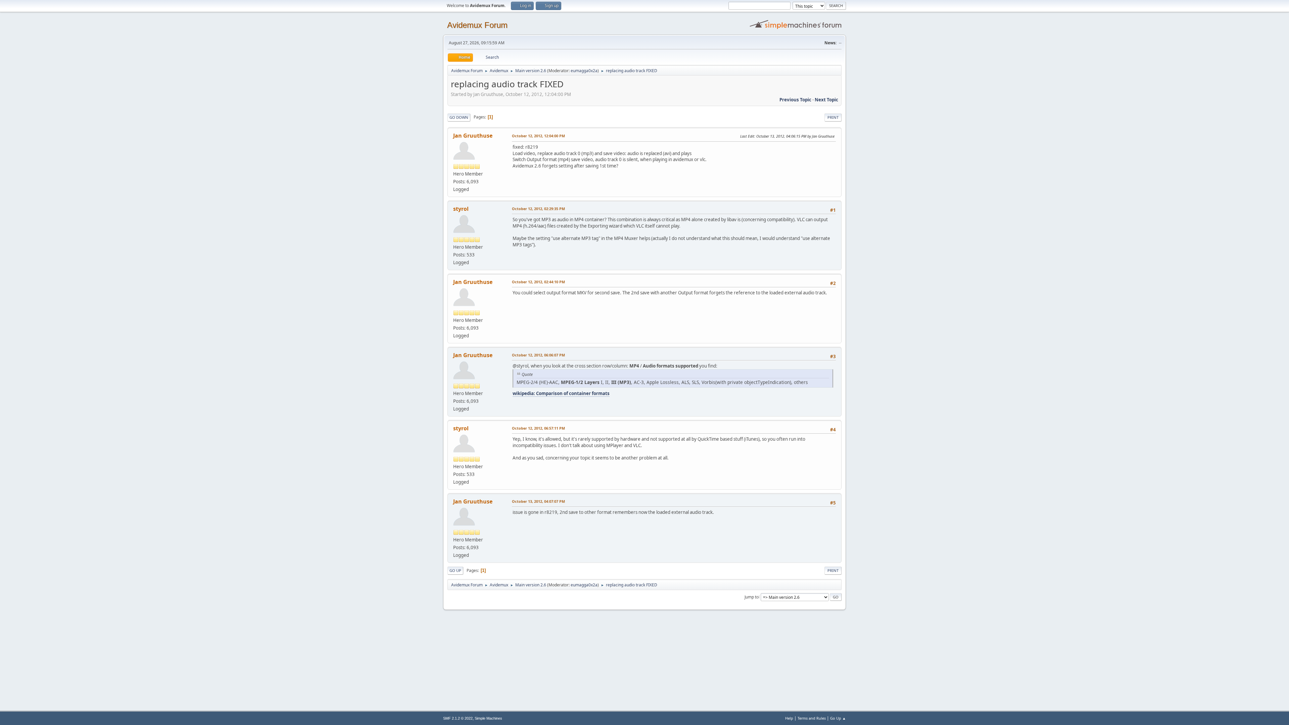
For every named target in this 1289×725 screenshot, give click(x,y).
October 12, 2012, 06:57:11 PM (538, 428)
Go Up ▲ (838, 718)
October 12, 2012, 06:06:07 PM (538, 354)
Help (789, 718)
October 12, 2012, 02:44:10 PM (538, 281)
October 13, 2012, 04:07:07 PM (538, 501)
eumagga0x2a (584, 71)
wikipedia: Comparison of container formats (561, 393)
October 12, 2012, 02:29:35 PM (538, 208)
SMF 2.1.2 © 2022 (458, 718)
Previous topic (795, 100)
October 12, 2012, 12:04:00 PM (538, 135)
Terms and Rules (812, 718)
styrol (461, 208)
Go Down (458, 117)
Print (833, 117)
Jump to (752, 596)
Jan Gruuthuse (472, 135)
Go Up (455, 570)
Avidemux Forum (477, 25)
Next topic (826, 100)
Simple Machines (488, 718)
